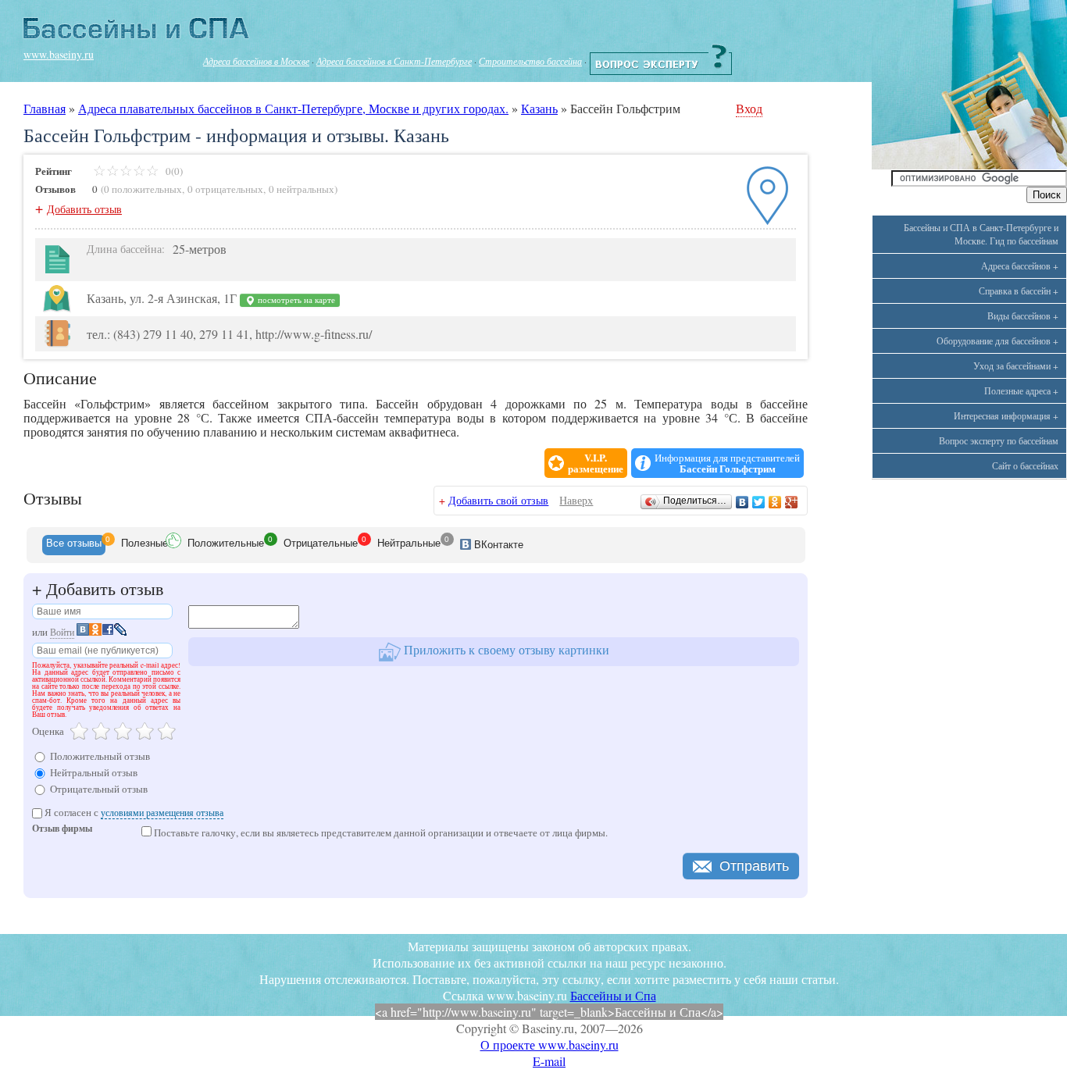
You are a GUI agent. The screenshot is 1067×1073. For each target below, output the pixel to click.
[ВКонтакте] (742, 502)
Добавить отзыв (84, 208)
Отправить (754, 866)
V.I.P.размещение (595, 463)
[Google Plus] (791, 502)
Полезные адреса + (1021, 390)
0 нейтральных (301, 189)
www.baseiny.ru (58, 54)
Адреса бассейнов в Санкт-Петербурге (394, 61)
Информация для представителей (727, 463)
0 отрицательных (225, 189)
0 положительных (143, 189)
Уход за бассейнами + (1015, 365)
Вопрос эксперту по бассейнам (998, 440)
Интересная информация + (1006, 415)
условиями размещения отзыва (162, 812)
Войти (62, 632)
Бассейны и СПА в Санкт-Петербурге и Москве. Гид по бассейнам (981, 234)
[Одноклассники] (775, 502)
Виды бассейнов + (1022, 315)
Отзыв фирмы (62, 830)
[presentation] (73, 545)
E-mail (549, 1061)
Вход (749, 108)
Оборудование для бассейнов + (997, 340)
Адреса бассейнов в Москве (256, 61)
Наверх (576, 500)
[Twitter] (759, 502)
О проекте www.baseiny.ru (549, 1044)
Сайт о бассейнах (1025, 465)
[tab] (73, 545)
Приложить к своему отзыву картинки (505, 649)
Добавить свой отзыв (498, 500)
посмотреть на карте (295, 299)
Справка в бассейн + (1018, 290)
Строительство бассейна (530, 61)
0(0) (173, 171)
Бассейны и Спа (613, 995)
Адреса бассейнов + (1019, 265)
